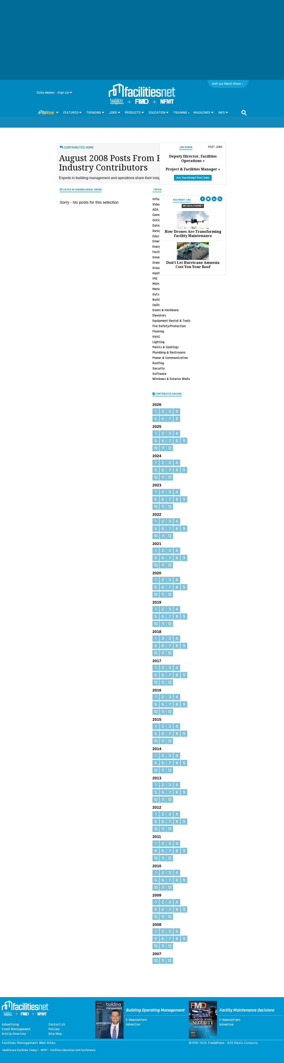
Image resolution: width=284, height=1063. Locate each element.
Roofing (158, 363)
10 (156, 448)
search (244, 113)
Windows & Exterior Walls (171, 379)
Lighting (158, 342)
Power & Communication (170, 358)
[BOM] (117, 103)
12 (170, 448)
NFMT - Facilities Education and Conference (68, 1050)
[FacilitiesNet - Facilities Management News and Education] (142, 90)
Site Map (55, 1034)
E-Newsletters (136, 1020)
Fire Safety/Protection (169, 326)
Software (159, 373)
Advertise (133, 1024)
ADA (155, 209)
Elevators (159, 315)
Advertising (10, 1024)
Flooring (158, 331)
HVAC (156, 336)
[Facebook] (202, 198)
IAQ (154, 278)
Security (158, 368)
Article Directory (14, 1034)
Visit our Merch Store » (227, 84)
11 (163, 448)
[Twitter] (208, 198)
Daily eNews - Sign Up (53, 92)
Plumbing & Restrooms (168, 352)
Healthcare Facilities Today (19, 1050)
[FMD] (142, 103)
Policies (53, 1029)
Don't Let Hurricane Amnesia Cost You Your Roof (192, 265)
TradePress (216, 1043)
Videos (157, 204)
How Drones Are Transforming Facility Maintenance (193, 233)
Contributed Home (78, 147)
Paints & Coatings (165, 347)
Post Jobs (215, 146)
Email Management (16, 1029)
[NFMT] (167, 102)
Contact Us (56, 1024)
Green (156, 262)
